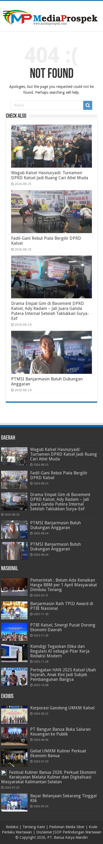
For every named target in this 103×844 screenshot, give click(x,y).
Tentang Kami (33, 827)
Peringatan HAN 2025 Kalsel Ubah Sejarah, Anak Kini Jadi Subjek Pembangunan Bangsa (63, 674)
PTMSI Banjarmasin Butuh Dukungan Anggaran (55, 525)
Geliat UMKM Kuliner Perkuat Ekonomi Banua (58, 753)
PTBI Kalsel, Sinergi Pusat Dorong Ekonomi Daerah (62, 627)
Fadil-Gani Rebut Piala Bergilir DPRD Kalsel (58, 475)
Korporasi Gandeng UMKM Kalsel (62, 707)
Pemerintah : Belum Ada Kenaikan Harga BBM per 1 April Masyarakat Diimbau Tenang (63, 585)
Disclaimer (44, 832)
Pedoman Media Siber (67, 827)
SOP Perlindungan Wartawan (77, 832)
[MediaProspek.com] (51, 15)
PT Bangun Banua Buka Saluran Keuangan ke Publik (60, 732)
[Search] (87, 105)
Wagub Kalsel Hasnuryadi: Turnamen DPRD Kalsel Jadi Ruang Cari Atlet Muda (49, 175)
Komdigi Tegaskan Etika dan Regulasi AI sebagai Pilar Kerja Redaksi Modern (60, 651)
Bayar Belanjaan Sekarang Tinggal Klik (63, 798)
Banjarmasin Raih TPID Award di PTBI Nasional (61, 606)
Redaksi (12, 827)
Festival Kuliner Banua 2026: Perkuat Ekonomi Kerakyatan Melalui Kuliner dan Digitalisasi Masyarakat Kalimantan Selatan (48, 777)
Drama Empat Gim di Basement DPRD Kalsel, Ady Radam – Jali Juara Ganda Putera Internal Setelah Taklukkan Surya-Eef (50, 311)
